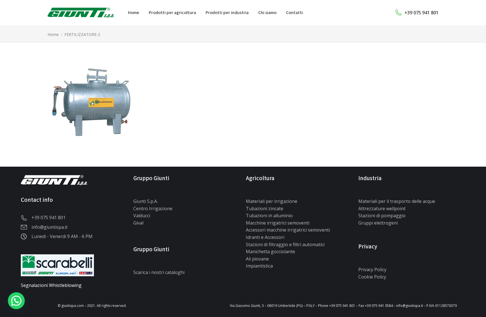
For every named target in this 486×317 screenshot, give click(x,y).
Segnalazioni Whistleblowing (51, 285)
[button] (16, 300)
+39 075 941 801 (421, 13)
